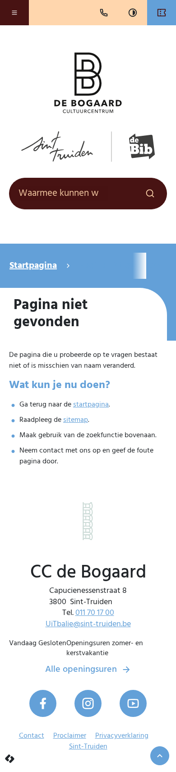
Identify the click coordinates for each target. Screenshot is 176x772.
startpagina (91, 405)
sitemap (75, 420)
